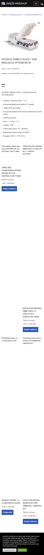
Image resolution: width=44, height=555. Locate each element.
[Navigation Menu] (36, 3)
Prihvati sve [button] (22, 550)
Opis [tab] (3, 84)
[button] (39, 23)
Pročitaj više (7, 512)
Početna (4, 15)
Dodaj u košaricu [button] (9, 189)
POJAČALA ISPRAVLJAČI (32, 15)
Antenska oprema (16, 15)
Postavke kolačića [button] (9, 550)
